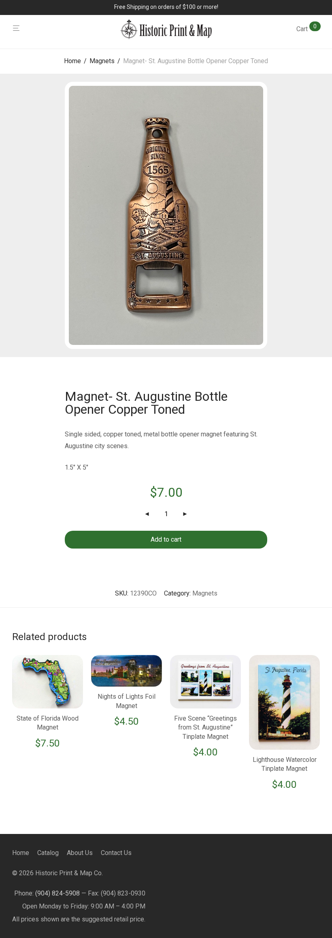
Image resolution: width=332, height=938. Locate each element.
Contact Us (116, 853)
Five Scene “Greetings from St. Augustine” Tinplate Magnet (205, 727)
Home (72, 61)
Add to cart (166, 539)
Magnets (102, 61)
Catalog (48, 853)
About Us (80, 853)
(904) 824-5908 (57, 893)
